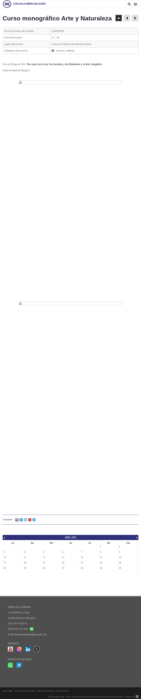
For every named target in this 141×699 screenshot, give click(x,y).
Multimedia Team (114, 696)
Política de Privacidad (25, 690)
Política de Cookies (45, 690)
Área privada (62, 690)
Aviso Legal (8, 690)
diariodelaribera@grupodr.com (30, 634)
